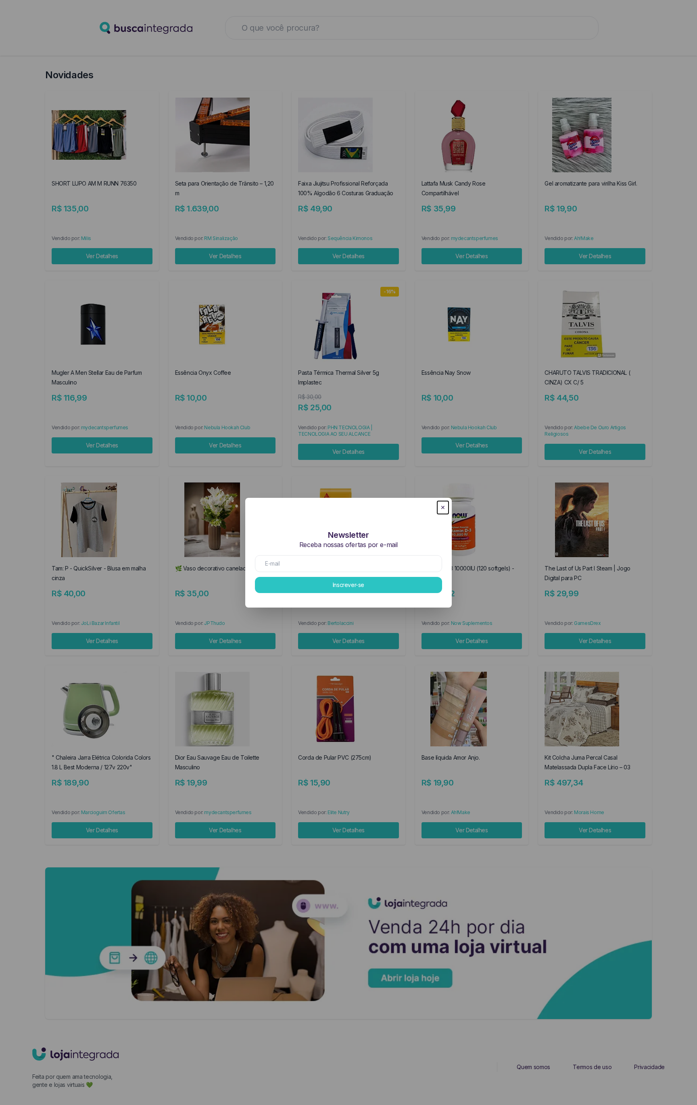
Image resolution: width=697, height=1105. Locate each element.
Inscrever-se (348, 584)
